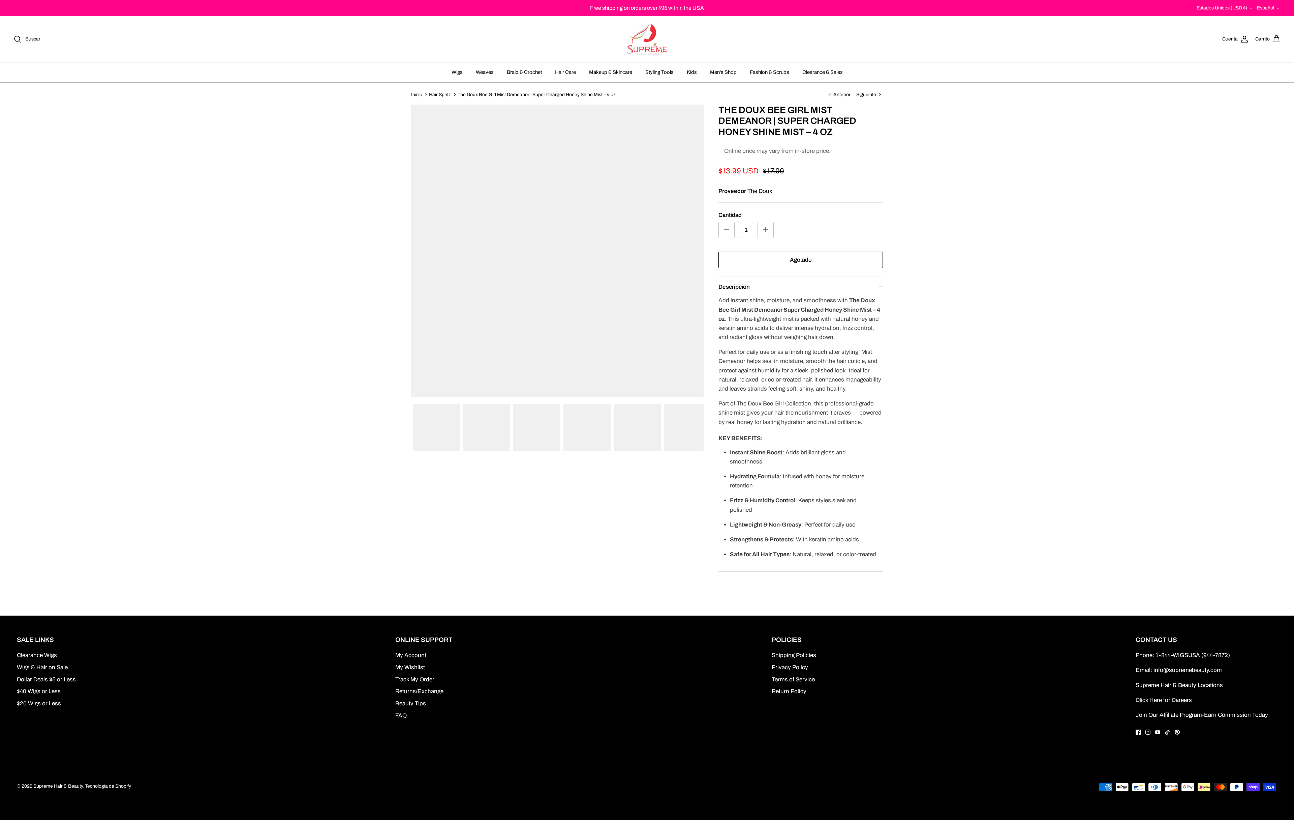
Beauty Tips (410, 703)
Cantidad (730, 215)
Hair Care (565, 72)
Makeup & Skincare (610, 72)
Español (1265, 7)
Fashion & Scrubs (769, 72)
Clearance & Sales (822, 72)
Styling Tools (659, 72)
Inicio (416, 94)
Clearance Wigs (37, 655)
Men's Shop (723, 72)
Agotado (801, 260)
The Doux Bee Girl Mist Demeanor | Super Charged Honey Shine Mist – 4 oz (537, 94)
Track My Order (414, 679)
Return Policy (789, 691)
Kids (692, 72)
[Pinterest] (1177, 732)
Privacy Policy (790, 667)
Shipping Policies (794, 655)
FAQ (401, 715)
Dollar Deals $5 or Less (46, 679)
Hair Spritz (440, 94)
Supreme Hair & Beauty (58, 786)
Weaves (485, 72)
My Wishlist (410, 667)
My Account (410, 655)
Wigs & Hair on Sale (42, 667)
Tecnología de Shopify (108, 786)
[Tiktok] (1167, 732)
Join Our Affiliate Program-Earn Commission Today (1202, 715)
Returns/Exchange (419, 691)
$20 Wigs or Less (39, 703)
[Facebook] (1138, 732)
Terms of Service (793, 679)
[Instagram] (1147, 732)
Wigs (457, 72)
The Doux (759, 191)
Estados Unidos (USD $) (1222, 7)
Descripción (734, 287)
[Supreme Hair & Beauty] (647, 39)
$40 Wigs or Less (39, 691)
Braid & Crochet (524, 72)
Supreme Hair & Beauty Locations (1179, 685)
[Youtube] (1157, 732)
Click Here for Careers (1164, 700)
